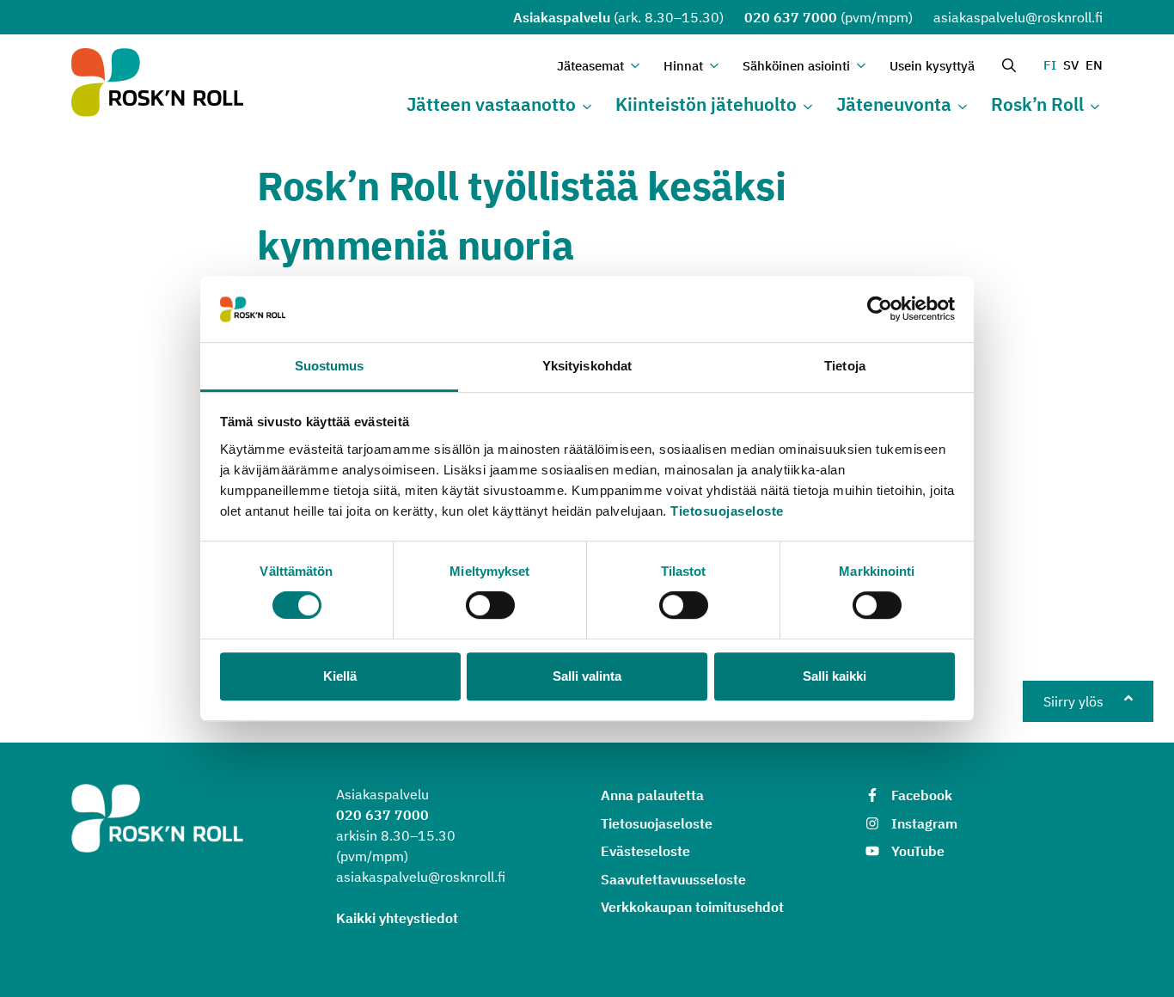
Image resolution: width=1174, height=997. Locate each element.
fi (1049, 65)
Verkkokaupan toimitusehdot (692, 906)
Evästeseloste (645, 850)
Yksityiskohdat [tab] (587, 365)
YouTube (918, 850)
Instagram (924, 823)
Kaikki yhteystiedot (397, 918)
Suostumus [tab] (329, 365)
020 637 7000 (790, 17)
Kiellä (340, 676)
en (1094, 65)
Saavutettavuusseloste (673, 879)
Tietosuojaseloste (727, 511)
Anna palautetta (652, 795)
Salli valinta (587, 676)
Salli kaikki (834, 676)
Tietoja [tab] (844, 365)
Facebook (921, 795)
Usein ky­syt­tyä (932, 66)
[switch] (490, 605)
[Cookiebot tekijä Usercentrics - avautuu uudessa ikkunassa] (879, 309)
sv (1071, 65)
